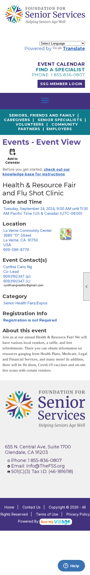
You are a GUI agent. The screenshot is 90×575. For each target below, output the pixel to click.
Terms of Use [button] (47, 514)
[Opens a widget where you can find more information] (71, 566)
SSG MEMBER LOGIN (61, 84)
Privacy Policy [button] (78, 514)
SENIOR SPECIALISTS (60, 120)
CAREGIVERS (17, 120)
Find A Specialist (60, 70)
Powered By (29, 521)
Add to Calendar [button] (12, 156)
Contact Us (31, 507)
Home (9, 507)
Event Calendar (61, 64)
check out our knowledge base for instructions (36, 171)
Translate (74, 48)
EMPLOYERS (59, 129)
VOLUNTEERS (30, 124)
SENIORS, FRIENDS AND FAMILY (42, 115)
